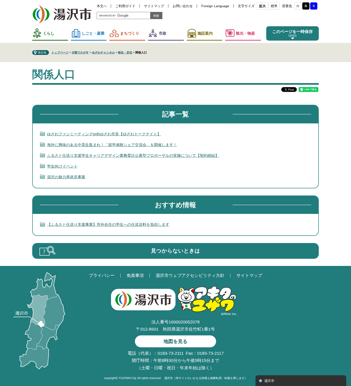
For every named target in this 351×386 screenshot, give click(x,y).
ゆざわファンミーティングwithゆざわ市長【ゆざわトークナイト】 (104, 134)
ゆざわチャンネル (103, 52)
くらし (48, 33)
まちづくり (129, 33)
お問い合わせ (183, 6)
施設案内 (205, 33)
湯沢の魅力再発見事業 (66, 177)
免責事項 (135, 275)
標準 (274, 6)
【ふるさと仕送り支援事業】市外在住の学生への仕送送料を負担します (108, 224)
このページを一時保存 (292, 31)
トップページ (60, 52)
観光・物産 (245, 33)
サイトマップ (154, 6)
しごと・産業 (93, 33)
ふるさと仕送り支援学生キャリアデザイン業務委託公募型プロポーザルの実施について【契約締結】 (133, 155)
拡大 (262, 6)
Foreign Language (215, 6)
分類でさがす (80, 52)
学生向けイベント (62, 166)
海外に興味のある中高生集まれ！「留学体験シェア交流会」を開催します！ (112, 145)
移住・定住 (125, 52)
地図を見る (175, 341)
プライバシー (102, 275)
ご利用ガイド (125, 6)
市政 (162, 33)
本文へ (102, 6)
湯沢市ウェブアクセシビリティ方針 (190, 275)
